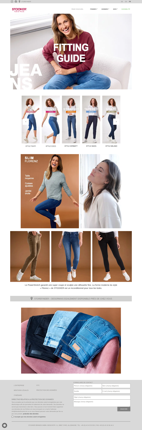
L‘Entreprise (19, 385)
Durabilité (126, 9)
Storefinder (26, 1)
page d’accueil (77, 9)
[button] (4, 425)
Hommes (104, 9)
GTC (38, 385)
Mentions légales (21, 390)
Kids (114, 9)
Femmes (93, 9)
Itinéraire (18, 395)
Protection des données (46, 390)
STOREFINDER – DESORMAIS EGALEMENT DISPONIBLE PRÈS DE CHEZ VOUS (73, 299)
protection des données (30, 414)
